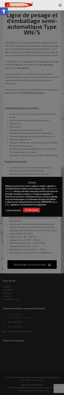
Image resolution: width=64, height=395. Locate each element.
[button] (4, 11)
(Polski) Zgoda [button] (31, 210)
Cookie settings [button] (13, 210)
